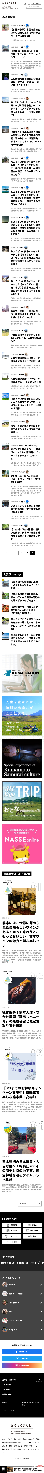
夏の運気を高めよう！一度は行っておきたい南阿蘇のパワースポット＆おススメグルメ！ (25, 454)
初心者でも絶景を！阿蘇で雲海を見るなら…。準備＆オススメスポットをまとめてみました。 (25, 639)
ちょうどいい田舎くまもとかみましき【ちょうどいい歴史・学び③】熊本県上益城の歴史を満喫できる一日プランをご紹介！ (25, 168)
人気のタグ (6, 1389)
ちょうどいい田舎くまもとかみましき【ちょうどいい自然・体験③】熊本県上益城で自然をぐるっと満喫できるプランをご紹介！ (25, 198)
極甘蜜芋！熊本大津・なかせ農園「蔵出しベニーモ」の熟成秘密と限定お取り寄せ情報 (20, 1019)
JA (25, 3)
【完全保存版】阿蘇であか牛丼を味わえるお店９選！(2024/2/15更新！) (25, 610)
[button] (33, 1466)
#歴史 (20, 1263)
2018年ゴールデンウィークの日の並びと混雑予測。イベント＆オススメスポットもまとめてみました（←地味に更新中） (26, 108)
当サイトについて (9, 1380)
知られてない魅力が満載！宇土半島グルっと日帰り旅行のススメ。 (25, 429)
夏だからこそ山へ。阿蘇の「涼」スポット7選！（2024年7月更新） (25, 479)
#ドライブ (7, 1263)
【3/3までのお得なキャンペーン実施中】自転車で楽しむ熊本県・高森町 (22, 1092)
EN (29, 3)
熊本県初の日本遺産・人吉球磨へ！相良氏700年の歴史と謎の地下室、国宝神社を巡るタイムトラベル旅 (20, 1170)
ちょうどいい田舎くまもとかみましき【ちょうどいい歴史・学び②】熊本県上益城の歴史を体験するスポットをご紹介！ (25, 258)
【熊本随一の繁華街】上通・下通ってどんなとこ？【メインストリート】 (25, 54)
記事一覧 (23, 1203)
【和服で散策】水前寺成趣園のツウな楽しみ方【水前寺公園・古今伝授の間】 (25, 32)
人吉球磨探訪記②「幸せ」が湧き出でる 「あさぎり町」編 (26, 380)
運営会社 (5, 1402)
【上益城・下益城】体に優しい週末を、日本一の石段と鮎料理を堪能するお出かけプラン (25, 534)
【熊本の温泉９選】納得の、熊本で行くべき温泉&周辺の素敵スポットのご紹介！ (25, 597)
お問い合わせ (7, 1394)
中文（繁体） (36, 3)
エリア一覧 (6, 1384)
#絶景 (30, 1263)
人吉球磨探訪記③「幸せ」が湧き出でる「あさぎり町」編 (25, 359)
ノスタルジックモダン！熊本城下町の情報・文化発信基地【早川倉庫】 (25, 509)
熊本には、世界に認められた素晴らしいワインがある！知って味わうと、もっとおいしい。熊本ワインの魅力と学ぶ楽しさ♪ (20, 934)
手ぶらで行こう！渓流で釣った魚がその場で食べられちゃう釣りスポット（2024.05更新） (25, 624)
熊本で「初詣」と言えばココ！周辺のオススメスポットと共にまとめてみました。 (25, 314)
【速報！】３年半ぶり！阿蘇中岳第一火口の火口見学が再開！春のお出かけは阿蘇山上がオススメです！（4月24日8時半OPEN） (26, 138)
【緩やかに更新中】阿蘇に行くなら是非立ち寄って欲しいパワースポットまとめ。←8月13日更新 (26, 403)
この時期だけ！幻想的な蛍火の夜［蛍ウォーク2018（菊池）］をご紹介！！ (25, 82)
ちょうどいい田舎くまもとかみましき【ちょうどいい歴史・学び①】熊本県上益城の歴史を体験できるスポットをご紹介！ (25, 287)
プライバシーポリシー (9, 1410)
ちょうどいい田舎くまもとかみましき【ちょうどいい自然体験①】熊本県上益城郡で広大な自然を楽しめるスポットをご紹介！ (25, 228)
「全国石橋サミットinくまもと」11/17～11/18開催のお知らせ (26, 337)
